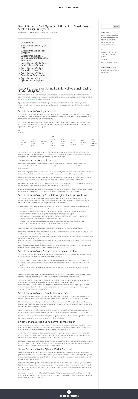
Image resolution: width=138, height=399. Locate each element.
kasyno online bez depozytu (110, 62)
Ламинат (104, 59)
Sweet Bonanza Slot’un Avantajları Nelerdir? (32, 69)
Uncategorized (43, 32)
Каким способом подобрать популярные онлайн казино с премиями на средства (110, 37)
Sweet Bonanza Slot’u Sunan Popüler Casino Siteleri (34, 63)
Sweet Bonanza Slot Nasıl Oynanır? (33, 51)
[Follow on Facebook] (69, 392)
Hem (61, 7)
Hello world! (105, 72)
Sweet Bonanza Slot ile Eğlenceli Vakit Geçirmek (33, 79)
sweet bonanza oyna (30, 99)
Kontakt (76, 7)
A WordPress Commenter (109, 70)
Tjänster (68, 7)
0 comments (53, 32)
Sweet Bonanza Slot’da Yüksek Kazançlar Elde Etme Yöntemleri (34, 57)
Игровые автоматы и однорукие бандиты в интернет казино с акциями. (110, 45)
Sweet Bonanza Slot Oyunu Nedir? (34, 46)
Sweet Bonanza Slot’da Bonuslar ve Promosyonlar (33, 74)
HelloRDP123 (24, 32)
